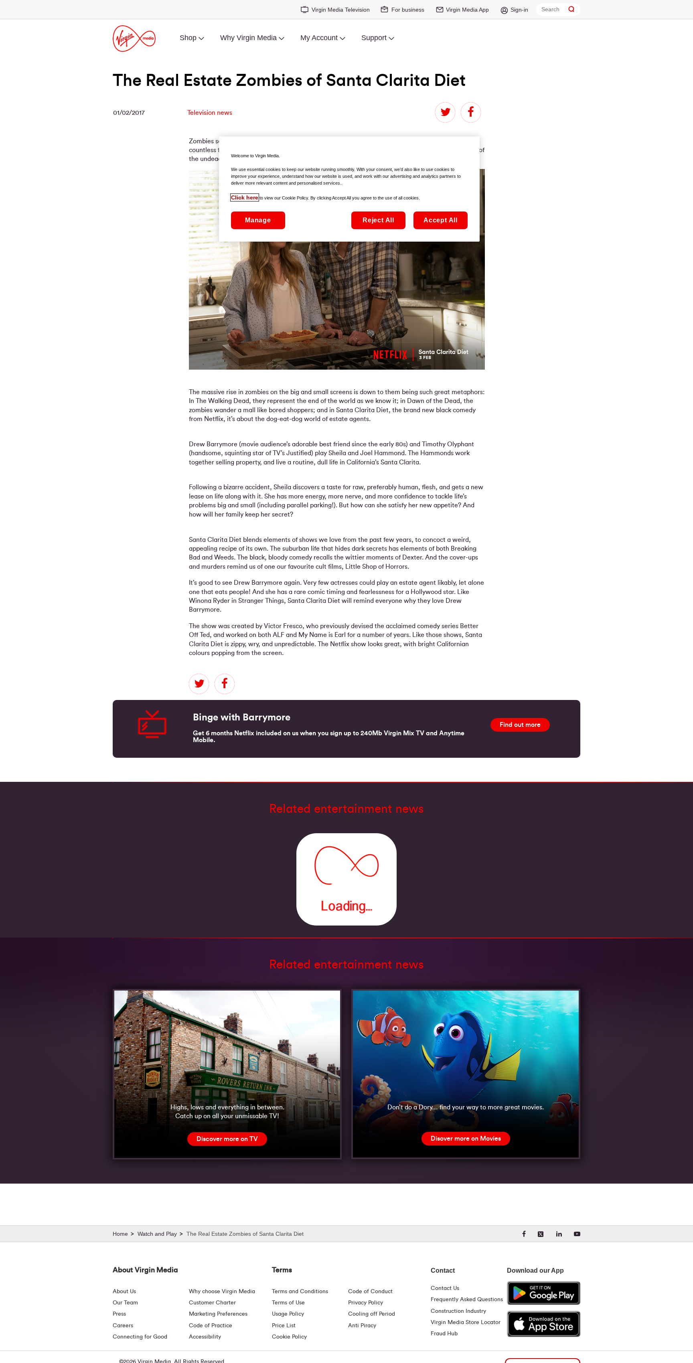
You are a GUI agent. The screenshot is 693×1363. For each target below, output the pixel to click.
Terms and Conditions (300, 1291)
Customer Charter (212, 1303)
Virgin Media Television (341, 9)
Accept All (441, 220)
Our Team (125, 1303)
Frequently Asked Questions (467, 1299)
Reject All (378, 220)
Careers (123, 1325)
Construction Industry (458, 1311)
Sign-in (519, 9)
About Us (124, 1291)
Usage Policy (288, 1314)
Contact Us (445, 1288)
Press (119, 1314)
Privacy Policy (365, 1303)
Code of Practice (210, 1325)
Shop (188, 38)
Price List (284, 1325)
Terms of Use (288, 1303)
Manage (258, 220)
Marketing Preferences (218, 1314)
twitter (445, 112)
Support (374, 38)
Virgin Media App (467, 9)
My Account (319, 38)
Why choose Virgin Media (222, 1291)
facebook (471, 112)
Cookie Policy (289, 1337)
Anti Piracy (362, 1325)
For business (407, 9)
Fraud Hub (444, 1334)
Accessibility (205, 1337)
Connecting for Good (140, 1337)
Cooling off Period (371, 1314)
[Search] (571, 9)
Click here (244, 197)
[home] (124, 1234)
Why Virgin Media (248, 38)
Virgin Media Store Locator (465, 1322)
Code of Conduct (370, 1291)
